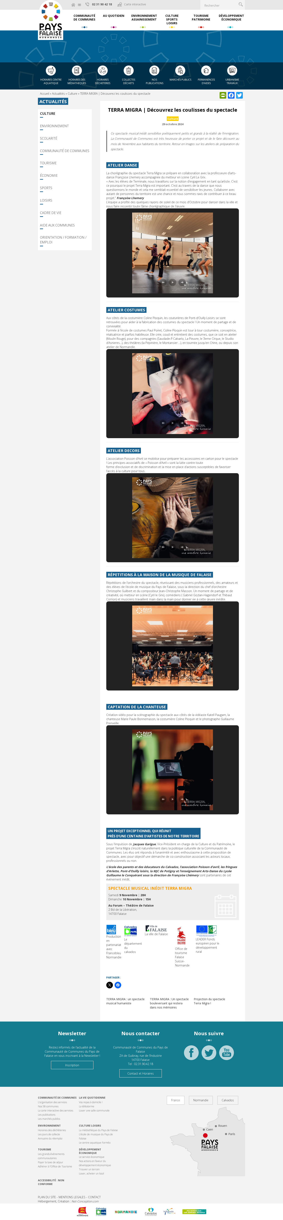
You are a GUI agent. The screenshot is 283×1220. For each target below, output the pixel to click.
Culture (72, 94)
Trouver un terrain (89, 1169)
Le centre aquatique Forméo (94, 1142)
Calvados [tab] (228, 1100)
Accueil (44, 94)
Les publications (46, 1114)
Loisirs (46, 200)
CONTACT (94, 1197)
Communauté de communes (57, 1097)
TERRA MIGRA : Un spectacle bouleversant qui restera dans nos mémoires (169, 1003)
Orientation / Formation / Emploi (63, 239)
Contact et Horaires (140, 1073)
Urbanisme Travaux (232, 81)
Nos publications (154, 81)
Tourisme (48, 163)
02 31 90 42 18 (102, 4)
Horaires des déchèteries (52, 1130)
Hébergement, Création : (68, 1201)
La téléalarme (86, 1106)
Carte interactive (135, 4)
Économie (49, 175)
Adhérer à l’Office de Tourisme (55, 1166)
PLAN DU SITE (47, 1197)
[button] (163, 282)
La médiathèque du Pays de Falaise (98, 1130)
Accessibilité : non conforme (51, 1182)
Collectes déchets (128, 81)
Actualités (58, 94)
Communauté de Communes (64, 151)
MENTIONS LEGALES (72, 1197)
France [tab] (175, 1100)
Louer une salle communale (94, 1110)
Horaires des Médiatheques (77, 81)
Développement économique (90, 1151)
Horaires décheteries (102, 81)
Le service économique (91, 1157)
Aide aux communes (57, 225)
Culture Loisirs (90, 1125)
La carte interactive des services (55, 1110)
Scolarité (48, 138)
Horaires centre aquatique (51, 81)
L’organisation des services (52, 1102)
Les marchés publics (49, 1119)
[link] (119, 591)
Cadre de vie (50, 212)
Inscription (72, 1065)
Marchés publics (180, 79)
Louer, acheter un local (91, 1173)
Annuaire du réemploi (50, 1138)
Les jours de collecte (49, 1134)
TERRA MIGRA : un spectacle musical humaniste (125, 1001)
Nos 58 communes (48, 1106)
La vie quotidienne (92, 1097)
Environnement (54, 126)
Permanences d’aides (206, 81)
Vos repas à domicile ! (91, 1102)
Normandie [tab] (200, 1100)
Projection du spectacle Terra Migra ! (209, 1001)
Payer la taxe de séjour (50, 1162)
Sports (46, 188)
